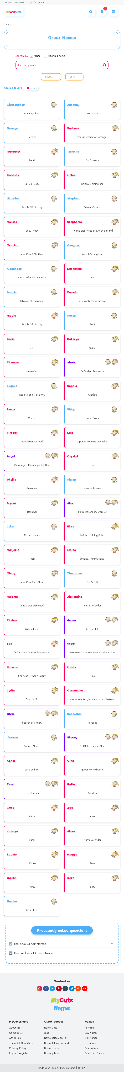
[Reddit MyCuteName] (78, 988)
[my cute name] (62, 1003)
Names (8, 2)
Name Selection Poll (55, 1037)
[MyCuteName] (13, 11)
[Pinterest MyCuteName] (59, 988)
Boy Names (91, 1032)
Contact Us (16, 1032)
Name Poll (20, 2)
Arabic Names (93, 1048)
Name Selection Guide (57, 1043)
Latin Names (92, 1043)
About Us (14, 1027)
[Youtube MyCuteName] (85, 988)
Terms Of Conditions (21, 1043)
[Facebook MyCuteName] (46, 988)
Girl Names (91, 1037)
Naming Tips (51, 1053)
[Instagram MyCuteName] (39, 988)
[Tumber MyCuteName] (65, 988)
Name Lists (50, 1027)
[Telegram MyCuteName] (72, 988)
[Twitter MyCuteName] (52, 988)
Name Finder (51, 1048)
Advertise (15, 1037)
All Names (90, 1027)
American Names (94, 1053)
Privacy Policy (17, 1048)
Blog (46, 1032)
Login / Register (36, 2)
